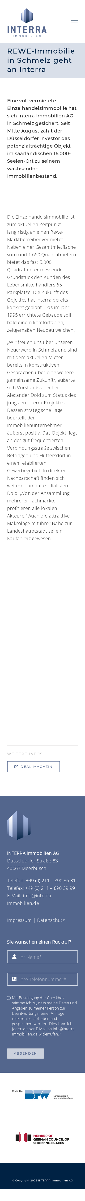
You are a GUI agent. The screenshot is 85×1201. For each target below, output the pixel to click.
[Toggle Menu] (74, 22)
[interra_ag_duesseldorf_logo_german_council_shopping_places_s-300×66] (42, 1133)
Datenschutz (51, 920)
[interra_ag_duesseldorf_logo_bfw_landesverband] (42, 1089)
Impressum (19, 920)
